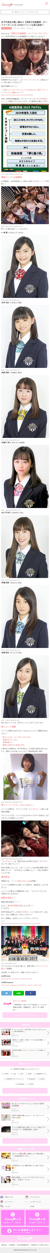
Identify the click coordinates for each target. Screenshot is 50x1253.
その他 (32, 1206)
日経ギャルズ (9, 1197)
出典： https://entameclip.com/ (10, 510)
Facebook (32, 1079)
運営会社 (4, 1245)
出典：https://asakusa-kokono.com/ (12, 174)
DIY (22, 1074)
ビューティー (9, 1202)
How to (42, 1079)
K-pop (31, 1084)
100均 (6, 1074)
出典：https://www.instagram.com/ (11, 77)
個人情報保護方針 (23, 1245)
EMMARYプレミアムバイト (15, 1079)
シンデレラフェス (35, 1202)
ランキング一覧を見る (25, 1141)
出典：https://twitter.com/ (8, 963)
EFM (29, 1074)
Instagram (21, 1084)
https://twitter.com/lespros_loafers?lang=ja (16, 979)
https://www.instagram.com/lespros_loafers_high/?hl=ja (21, 985)
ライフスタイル (35, 1197)
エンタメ (7, 1206)
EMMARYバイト (41, 1074)
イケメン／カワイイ (6, 28)
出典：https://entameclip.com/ (10, 300)
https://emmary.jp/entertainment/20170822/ (17, 95)
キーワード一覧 (25, 1090)
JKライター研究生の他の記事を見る (25, 1015)
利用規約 (12, 1245)
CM (15, 1074)
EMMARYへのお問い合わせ (40, 1245)
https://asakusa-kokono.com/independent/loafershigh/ (21, 923)
